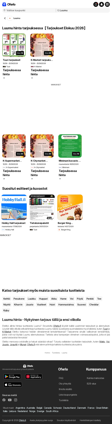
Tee (99, 298)
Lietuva (12, 411)
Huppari (43, 298)
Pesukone (19, 298)
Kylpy (6, 310)
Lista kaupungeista (68, 394)
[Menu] (107, 4)
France (91, 407)
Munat (23, 344)
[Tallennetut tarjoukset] (95, 4)
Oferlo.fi (57, 325)
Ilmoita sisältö (65, 389)
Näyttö (6, 304)
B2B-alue (91, 383)
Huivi (52, 304)
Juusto (29, 304)
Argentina (20, 407)
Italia (5, 411)
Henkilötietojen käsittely (90, 420)
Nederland (23, 411)
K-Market (6, 331)
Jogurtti (13, 344)
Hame (63, 298)
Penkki (90, 298)
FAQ (61, 378)
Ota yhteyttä (65, 383)
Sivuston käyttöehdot (66, 420)
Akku (54, 298)
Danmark (81, 407)
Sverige (40, 411)
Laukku (32, 298)
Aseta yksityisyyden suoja (41, 420)
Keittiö (6, 298)
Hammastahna (66, 304)
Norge (32, 411)
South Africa (52, 411)
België (39, 407)
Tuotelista (63, 400)
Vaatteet (41, 304)
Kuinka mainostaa (95, 378)
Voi (71, 298)
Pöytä (80, 298)
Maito (102, 341)
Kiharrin (18, 304)
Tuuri (105, 328)
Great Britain (102, 407)
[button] (101, 4)
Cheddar (94, 304)
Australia (30, 407)
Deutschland (69, 407)
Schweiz (57, 407)
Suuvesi (81, 304)
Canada (48, 407)
